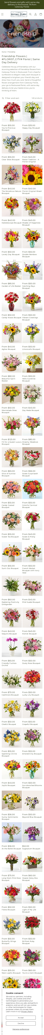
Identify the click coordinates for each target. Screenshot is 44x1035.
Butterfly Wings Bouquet (9, 942)
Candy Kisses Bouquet (11, 318)
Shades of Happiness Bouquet (31, 224)
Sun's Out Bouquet (10, 568)
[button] (30, 14)
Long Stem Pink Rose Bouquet (11, 879)
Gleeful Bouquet (9, 724)
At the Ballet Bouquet (11, 849)
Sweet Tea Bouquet (10, 537)
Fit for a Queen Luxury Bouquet (12, 443)
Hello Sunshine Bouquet (28, 380)
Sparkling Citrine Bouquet (9, 755)
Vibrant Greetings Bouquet (30, 319)
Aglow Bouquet (9, 349)
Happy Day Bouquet (31, 128)
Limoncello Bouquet (31, 349)
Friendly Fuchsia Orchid (9, 664)
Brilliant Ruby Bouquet (28, 942)
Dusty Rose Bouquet (31, 663)
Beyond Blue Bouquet (32, 817)
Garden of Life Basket (11, 286)
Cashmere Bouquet (10, 695)
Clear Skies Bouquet (11, 159)
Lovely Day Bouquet (11, 254)
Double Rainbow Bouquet (29, 255)
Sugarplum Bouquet (31, 849)
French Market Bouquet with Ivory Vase (30, 570)
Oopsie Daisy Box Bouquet (30, 879)
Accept (21, 1018)
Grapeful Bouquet (30, 724)
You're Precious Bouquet (8, 129)
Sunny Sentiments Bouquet (10, 818)
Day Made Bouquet (30, 410)
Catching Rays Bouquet (28, 287)
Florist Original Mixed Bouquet (32, 192)
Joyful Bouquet (8, 785)
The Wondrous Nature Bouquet (11, 192)
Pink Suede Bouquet (31, 602)
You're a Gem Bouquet (32, 973)
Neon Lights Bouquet (11, 973)
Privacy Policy (27, 1011)
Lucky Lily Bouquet (30, 695)
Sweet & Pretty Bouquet (28, 538)
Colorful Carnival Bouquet (29, 506)
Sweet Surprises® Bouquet (30, 475)
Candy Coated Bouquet (8, 506)
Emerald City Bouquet (32, 754)
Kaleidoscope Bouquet (12, 223)
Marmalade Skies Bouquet (9, 411)
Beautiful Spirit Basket (8, 380)
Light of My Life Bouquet (29, 911)
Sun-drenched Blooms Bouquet (32, 786)
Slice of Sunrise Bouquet (8, 475)
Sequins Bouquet (9, 634)
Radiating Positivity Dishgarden (10, 603)
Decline (21, 1023)
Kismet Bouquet (29, 634)
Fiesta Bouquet (8, 910)
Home (4, 52)
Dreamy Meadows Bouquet (30, 443)
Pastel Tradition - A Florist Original (30, 160)
